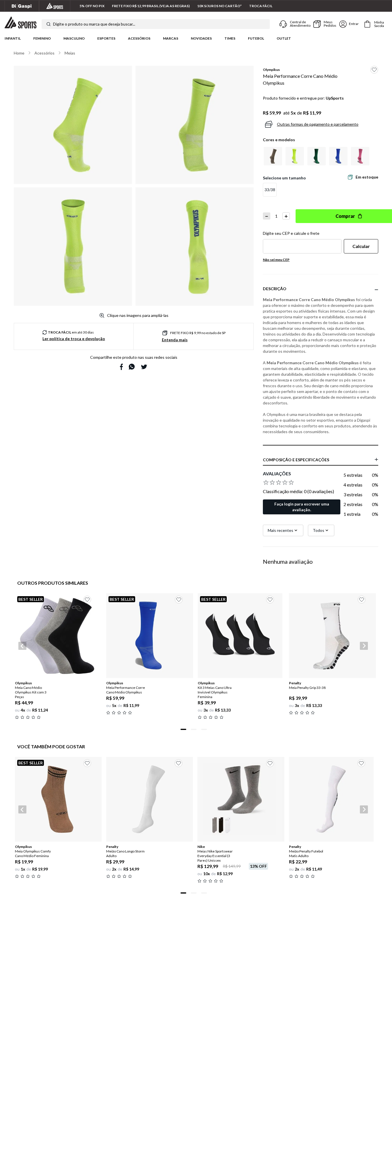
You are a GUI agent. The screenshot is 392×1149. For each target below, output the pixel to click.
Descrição (274, 288)
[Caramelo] (273, 156)
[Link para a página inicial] (19, 53)
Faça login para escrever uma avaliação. (301, 506)
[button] (270, 190)
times (229, 38)
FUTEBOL (256, 38)
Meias (70, 53)
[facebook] (121, 367)
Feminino (42, 38)
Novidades (201, 38)
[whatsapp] (132, 367)
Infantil (13, 38)
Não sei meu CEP (276, 259)
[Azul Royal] (338, 156)
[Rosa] (360, 156)
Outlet (284, 38)
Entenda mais (175, 339)
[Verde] (316, 156)
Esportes (106, 38)
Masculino (74, 38)
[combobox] (155, 24)
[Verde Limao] (295, 156)
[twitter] (144, 367)
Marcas (170, 38)
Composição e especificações (296, 459)
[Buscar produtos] (48, 24)
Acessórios (139, 38)
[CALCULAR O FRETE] (361, 246)
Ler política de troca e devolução (73, 338)
